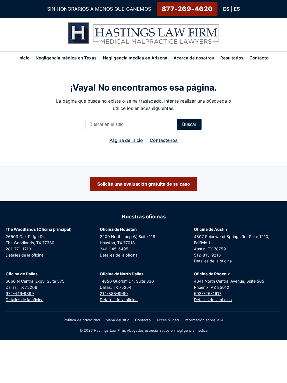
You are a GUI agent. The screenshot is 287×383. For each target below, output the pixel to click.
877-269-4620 (187, 9)
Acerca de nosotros (193, 58)
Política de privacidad (82, 320)
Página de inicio (126, 140)
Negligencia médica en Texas (66, 58)
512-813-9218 (207, 255)
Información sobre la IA (204, 320)
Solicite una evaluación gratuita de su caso (143, 184)
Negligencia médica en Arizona (135, 58)
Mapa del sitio (117, 320)
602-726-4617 (207, 293)
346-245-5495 (114, 248)
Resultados (231, 58)
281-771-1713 (18, 248)
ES (226, 9)
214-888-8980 (114, 293)
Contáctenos (164, 140)
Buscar (189, 124)
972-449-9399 (20, 293)
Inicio (23, 58)
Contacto (259, 58)
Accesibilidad (167, 320)
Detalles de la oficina (24, 255)
